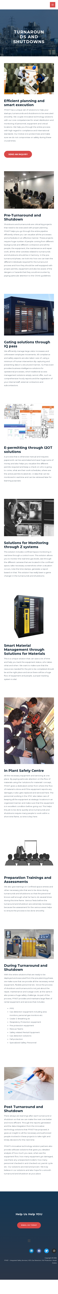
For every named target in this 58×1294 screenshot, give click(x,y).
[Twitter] (46, 1251)
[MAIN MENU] (52, 5)
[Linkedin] (31, 1251)
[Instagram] (54, 1251)
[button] (29, 1240)
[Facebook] (39, 1251)
